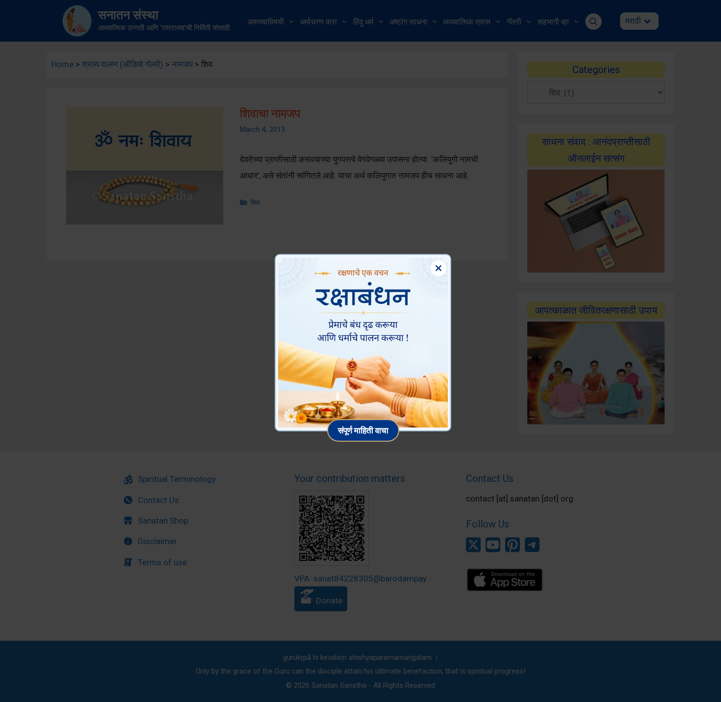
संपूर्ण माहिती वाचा (363, 430)
